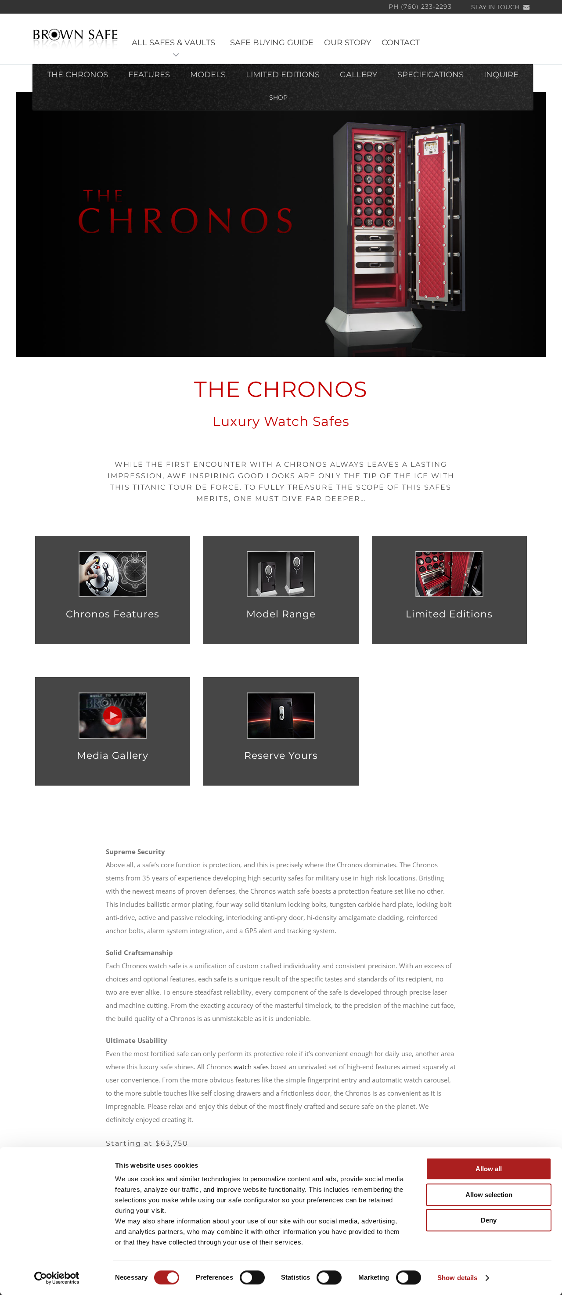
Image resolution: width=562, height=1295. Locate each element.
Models (208, 74)
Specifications (430, 74)
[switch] (252, 1277)
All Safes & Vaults (176, 42)
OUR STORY (347, 42)
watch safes (251, 1066)
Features (149, 74)
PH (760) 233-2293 (420, 7)
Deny (489, 1220)
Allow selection (488, 1194)
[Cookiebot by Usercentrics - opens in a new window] (56, 1277)
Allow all (489, 1168)
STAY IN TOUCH (496, 7)
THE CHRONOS (77, 74)
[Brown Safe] (75, 38)
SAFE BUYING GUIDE (271, 42)
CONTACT (401, 42)
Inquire (501, 74)
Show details (457, 1277)
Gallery (358, 74)
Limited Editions (283, 74)
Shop (278, 97)
